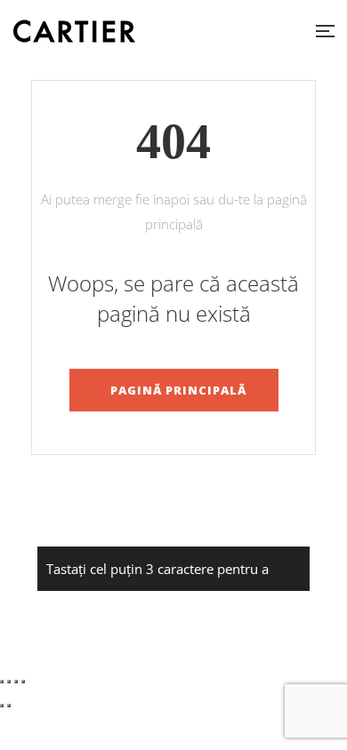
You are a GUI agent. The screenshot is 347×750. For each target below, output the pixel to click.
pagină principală (178, 390)
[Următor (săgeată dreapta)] (9, 705)
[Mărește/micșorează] (2, 681)
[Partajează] (16, 681)
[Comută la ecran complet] (9, 681)
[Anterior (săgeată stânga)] (2, 705)
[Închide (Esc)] (23, 681)
